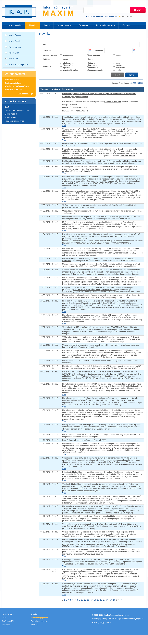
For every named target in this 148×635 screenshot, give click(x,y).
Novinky (32, 25)
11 (85, 600)
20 (114, 600)
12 (88, 600)
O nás (47, 25)
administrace (68, 63)
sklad (118, 63)
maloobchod (68, 56)
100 (134, 83)
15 (98, 600)
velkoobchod (94, 56)
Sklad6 (65, 59)
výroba (118, 56)
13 (91, 600)
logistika (66, 68)
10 (82, 600)
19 (111, 600)
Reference (83, 25)
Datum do (99, 51)
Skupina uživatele (50, 56)
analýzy (119, 65)
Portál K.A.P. (35, 625)
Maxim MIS (13, 59)
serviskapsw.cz (17, 121)
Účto (91, 59)
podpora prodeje (96, 70)
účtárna (92, 63)
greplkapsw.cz (104, 623)
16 (101, 600)
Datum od (47, 51)
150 (138, 83)
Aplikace (46, 59)
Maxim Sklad (14, 41)
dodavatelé (120, 68)
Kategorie (47, 66)
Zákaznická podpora (105, 25)
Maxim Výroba (15, 47)
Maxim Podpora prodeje (18, 64)
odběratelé (93, 68)
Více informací (23, 94)
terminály (93, 65)
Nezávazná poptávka (94, 16)
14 (95, 600)
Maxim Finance (15, 35)
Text (44, 44)
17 (104, 600)
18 (107, 600)
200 (141, 83)
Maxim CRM (14, 53)
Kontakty (126, 25)
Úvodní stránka (15, 25)
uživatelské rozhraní (71, 70)
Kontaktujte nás (111, 16)
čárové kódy (68, 65)
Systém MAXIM (64, 25)
